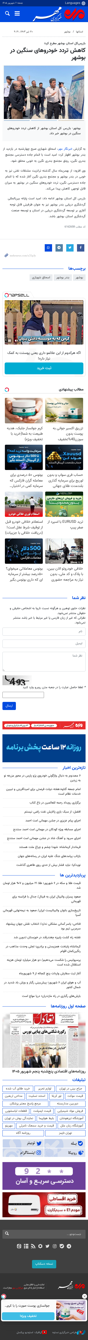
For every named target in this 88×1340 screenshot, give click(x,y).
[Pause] (9, 341)
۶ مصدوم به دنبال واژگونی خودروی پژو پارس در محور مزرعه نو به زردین (42, 778)
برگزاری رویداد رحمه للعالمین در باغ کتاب (55, 802)
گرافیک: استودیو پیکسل (29, 1332)
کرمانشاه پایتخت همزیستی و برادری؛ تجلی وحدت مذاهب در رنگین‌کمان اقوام (43, 949)
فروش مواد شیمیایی (70, 1111)
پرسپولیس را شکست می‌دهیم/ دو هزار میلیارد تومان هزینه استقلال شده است (44, 962)
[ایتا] (19, 1246)
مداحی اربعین (13, 1096)
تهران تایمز (65, 1133)
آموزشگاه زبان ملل (71, 1125)
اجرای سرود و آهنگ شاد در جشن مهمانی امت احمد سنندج (44, 838)
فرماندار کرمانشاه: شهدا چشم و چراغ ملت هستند (50, 847)
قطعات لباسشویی (16, 1111)
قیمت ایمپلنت (42, 1111)
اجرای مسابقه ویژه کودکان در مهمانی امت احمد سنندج (47, 829)
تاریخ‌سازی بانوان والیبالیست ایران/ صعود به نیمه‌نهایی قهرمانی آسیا (42, 913)
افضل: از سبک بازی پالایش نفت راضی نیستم (52, 811)
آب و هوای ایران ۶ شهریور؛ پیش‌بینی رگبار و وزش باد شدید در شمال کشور (42, 985)
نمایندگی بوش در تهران (19, 1118)
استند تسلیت (37, 1096)
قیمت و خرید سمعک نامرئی (36, 1125)
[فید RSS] (33, 1246)
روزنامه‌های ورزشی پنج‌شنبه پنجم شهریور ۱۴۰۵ (50, 1071)
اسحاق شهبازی (41, 277)
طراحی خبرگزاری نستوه (64, 1332)
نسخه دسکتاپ (44, 1263)
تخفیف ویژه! (28, 1316)
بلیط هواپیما (46, 1118)
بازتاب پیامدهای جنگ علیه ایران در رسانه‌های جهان (49, 856)
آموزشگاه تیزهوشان (71, 1118)
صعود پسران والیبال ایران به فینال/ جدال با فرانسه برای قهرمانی (46, 899)
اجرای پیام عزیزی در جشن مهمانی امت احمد (53, 820)
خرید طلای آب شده (18, 1088)
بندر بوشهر (62, 277)
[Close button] (84, 1296)
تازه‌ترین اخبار (74, 768)
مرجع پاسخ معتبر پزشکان (25, 1103)
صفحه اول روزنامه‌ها (68, 1006)
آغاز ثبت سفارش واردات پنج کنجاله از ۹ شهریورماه (50, 973)
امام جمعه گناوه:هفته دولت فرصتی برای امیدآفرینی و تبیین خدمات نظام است (43, 791)
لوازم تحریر (44, 1088)
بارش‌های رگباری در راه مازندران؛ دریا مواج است (51, 996)
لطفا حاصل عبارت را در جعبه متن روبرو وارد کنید (54, 687)
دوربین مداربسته (67, 1103)
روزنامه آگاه (23, 1133)
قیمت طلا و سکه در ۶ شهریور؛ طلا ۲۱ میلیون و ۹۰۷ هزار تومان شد (42, 885)
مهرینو (9, 1125)
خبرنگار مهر (65, 149)
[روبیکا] (40, 1246)
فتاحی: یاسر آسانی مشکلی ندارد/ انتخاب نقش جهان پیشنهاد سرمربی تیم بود (43, 926)
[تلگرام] (69, 1246)
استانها (79, 32)
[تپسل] (6, 295)
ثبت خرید (44, 368)
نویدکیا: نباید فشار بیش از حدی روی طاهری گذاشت (48, 865)
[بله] (62, 1246)
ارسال (9, 705)
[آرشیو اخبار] (26, 1246)
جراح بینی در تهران (70, 1088)
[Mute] (16, 341)
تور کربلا (56, 1096)
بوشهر (67, 32)
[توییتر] (47, 1246)
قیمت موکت (75, 1096)
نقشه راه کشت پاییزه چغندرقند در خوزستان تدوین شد (47, 937)
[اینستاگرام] (55, 1246)
